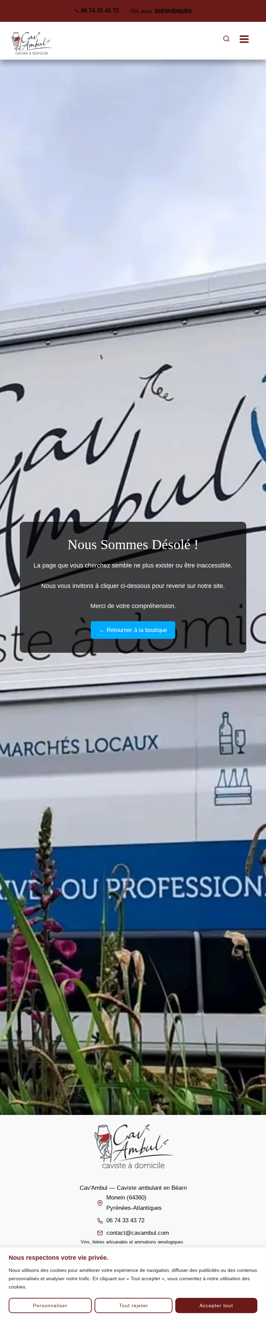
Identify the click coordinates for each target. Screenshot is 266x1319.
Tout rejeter (133, 1305)
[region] (133, 1283)
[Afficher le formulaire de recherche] (226, 39)
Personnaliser (50, 1305)
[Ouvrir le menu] (247, 39)
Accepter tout (216, 1305)
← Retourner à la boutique (133, 630)
